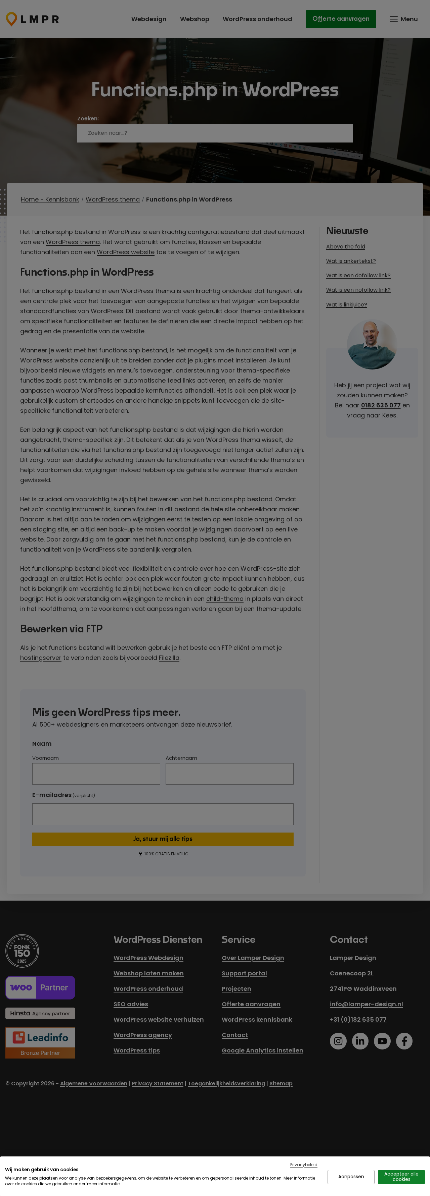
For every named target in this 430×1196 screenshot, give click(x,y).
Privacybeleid (303, 1164)
